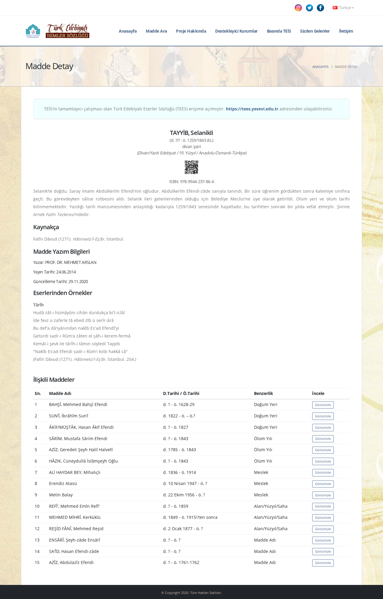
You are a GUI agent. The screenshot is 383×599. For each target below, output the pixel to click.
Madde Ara (156, 31)
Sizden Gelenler (315, 31)
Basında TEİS (279, 31)
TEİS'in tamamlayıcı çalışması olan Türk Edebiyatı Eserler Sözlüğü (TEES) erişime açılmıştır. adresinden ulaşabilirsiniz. (188, 109)
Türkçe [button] (345, 7)
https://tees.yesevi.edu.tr (252, 109)
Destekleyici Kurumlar (236, 31)
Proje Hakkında (191, 31)
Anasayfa (127, 31)
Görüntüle (323, 404)
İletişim (346, 31)
